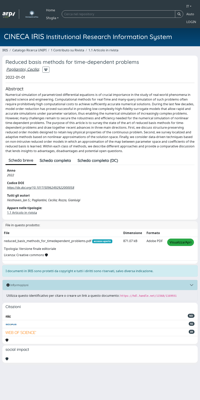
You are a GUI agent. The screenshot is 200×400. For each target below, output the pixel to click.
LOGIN (191, 22)
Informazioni (19, 285)
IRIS (5, 50)
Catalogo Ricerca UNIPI (29, 50)
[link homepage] (10, 14)
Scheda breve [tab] (21, 160)
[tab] (124, 160)
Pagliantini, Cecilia (22, 69)
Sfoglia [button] (51, 18)
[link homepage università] (31, 14)
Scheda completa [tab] (55, 160)
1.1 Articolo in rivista (103, 50)
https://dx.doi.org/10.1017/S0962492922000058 (40, 187)
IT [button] (187, 6)
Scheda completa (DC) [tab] (98, 160)
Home (50, 10)
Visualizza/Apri (180, 242)
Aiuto (190, 14)
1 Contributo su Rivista (67, 50)
